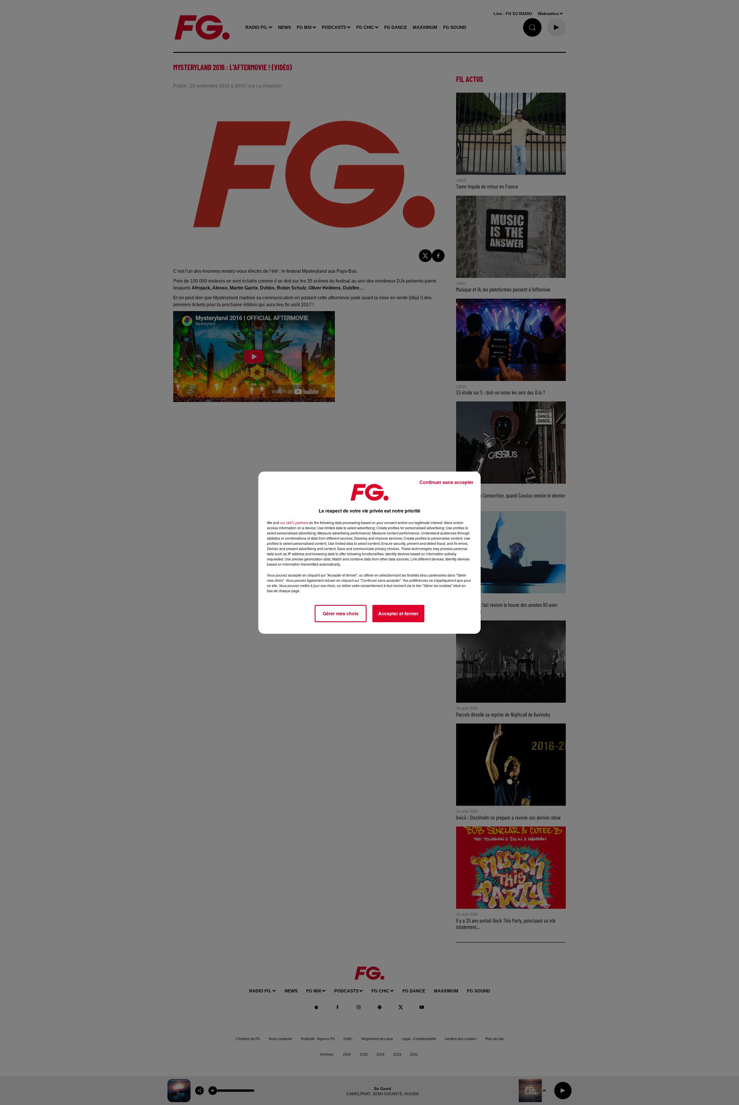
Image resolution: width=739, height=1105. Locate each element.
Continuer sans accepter (446, 482)
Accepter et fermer (398, 613)
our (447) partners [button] (294, 522)
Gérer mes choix (341, 613)
